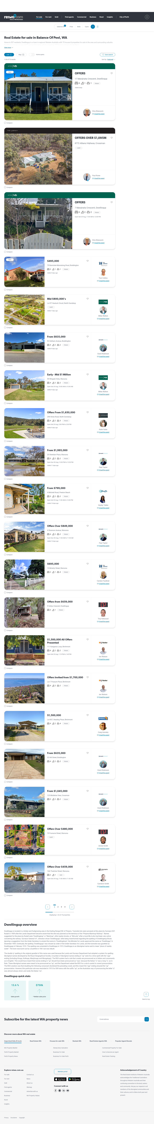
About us (29, 1083)
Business (93, 17)
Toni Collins (103, 278)
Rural (102, 17)
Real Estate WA (35, 1041)
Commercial (81, 17)
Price (71, 26)
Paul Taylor (103, 467)
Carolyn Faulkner (103, 581)
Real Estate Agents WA (98, 1041)
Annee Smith (103, 846)
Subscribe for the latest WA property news (36, 1019)
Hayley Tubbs (103, 505)
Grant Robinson (103, 354)
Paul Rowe (96, 176)
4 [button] (64, 907)
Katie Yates (103, 429)
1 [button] (54, 907)
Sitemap (29, 1087)
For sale (39, 17)
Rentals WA (77, 1041)
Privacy (6, 1117)
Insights (110, 17)
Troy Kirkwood (103, 619)
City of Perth (124, 17)
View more (7, 47)
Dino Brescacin (97, 111)
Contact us (30, 1074)
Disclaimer (14, 1117)
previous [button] (47, 907)
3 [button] (61, 907)
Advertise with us (32, 1091)
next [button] (72, 907)
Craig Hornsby (103, 732)
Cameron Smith (103, 884)
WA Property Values (33, 1095)
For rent (48, 17)
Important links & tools (13, 1041)
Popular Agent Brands (123, 1041)
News (28, 1079)
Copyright (22, 1117)
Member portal (62, 1071)
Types (87, 26)
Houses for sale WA (57, 1041)
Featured (110, 59)
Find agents (69, 17)
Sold (56, 17)
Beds (78, 26)
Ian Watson (103, 657)
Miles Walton (103, 316)
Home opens (32, 54)
